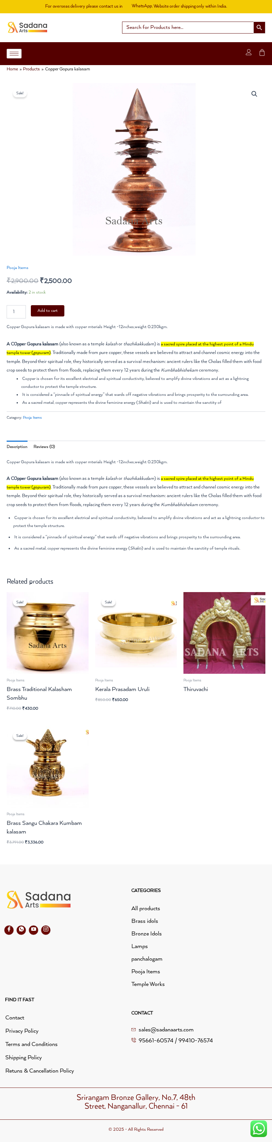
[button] (254, 94)
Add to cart (47, 310)
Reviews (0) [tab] (44, 446)
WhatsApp (142, 6)
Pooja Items (18, 267)
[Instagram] (46, 930)
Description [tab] (17, 446)
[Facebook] (9, 930)
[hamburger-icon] (14, 53)
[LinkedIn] (33, 930)
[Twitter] (21, 930)
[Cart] (262, 52)
